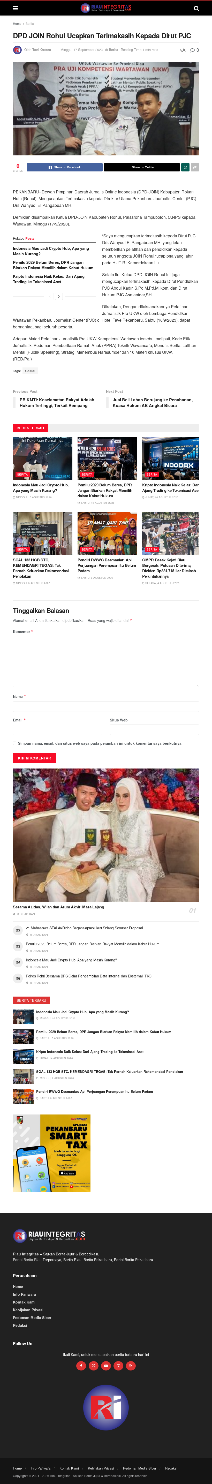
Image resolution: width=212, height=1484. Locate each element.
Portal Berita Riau (27, 1259)
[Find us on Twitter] (94, 1365)
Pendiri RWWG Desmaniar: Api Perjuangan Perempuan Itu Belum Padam (107, 565)
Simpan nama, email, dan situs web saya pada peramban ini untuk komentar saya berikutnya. (100, 743)
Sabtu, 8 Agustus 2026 (96, 577)
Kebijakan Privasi (28, 1309)
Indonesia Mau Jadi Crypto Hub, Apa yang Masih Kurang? (51, 251)
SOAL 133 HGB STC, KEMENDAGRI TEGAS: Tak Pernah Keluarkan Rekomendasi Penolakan (41, 568)
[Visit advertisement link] (106, 1407)
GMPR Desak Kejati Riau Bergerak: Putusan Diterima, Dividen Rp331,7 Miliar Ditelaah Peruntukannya (169, 568)
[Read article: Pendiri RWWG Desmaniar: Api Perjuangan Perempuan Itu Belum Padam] (107, 533)
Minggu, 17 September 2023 (81, 49)
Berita (30, 23)
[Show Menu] (15, 8)
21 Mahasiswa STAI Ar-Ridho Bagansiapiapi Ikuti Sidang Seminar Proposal (84, 927)
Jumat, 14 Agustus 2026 (161, 497)
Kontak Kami (24, 1302)
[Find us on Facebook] (81, 1365)
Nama (19, 696)
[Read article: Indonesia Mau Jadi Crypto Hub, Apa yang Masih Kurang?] (42, 458)
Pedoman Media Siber (32, 1317)
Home (17, 23)
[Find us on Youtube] (106, 1365)
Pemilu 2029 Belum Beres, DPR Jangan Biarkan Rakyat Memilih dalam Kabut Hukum (53, 264)
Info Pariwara (24, 1294)
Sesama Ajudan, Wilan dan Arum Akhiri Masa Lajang (58, 907)
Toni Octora (41, 49)
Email (19, 719)
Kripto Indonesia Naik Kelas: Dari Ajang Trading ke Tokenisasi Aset (49, 278)
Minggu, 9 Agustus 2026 (32, 583)
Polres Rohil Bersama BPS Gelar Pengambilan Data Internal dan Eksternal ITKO (89, 975)
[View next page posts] (59, 296)
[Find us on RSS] (131, 1365)
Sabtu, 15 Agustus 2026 (97, 502)
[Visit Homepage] (105, 8)
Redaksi (20, 1325)
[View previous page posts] (50, 296)
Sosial (30, 370)
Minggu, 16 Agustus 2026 (33, 497)
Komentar (23, 631)
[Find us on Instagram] (118, 1365)
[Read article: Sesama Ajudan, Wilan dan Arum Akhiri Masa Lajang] (106, 835)
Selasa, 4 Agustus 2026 (162, 583)
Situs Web (119, 719)
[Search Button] (196, 8)
